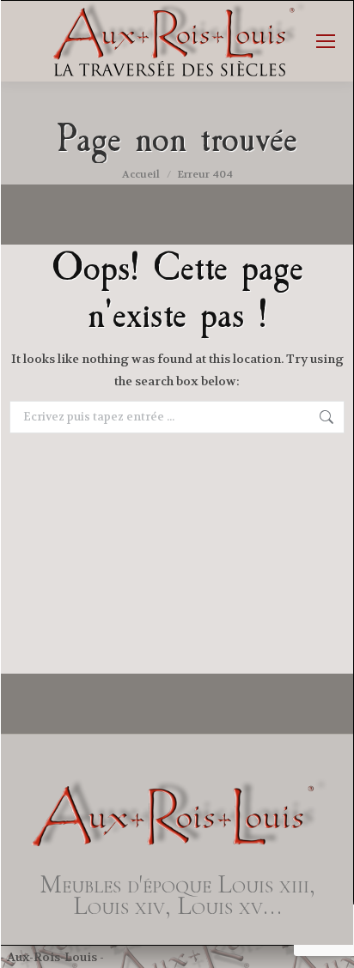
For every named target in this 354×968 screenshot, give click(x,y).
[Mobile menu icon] (325, 41)
